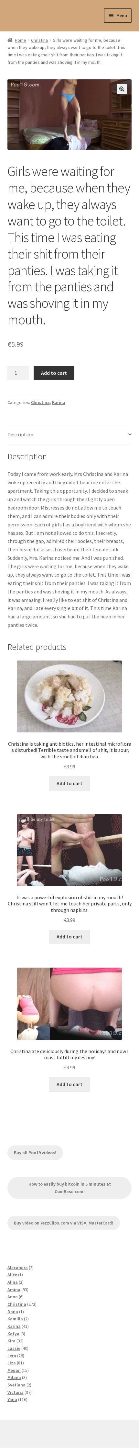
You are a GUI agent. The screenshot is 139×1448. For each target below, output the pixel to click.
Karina (58, 402)
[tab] (69, 434)
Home (20, 40)
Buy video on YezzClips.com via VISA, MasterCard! (63, 1223)
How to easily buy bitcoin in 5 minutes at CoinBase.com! (69, 1187)
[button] (122, 89)
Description (20, 434)
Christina (39, 40)
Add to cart (54, 373)
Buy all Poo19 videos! (35, 1152)
